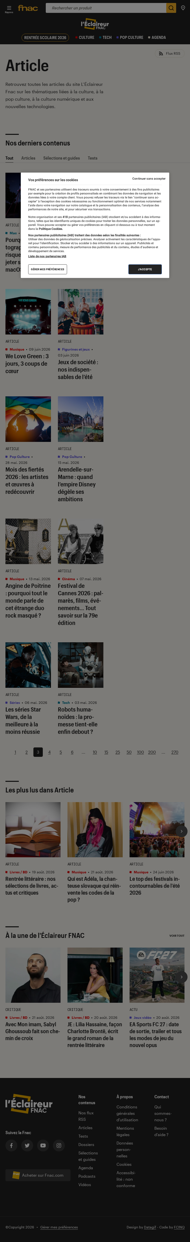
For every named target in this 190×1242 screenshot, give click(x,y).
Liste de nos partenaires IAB (47, 256)
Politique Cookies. (50, 228)
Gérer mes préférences (47, 269)
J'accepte (145, 269)
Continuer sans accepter (149, 178)
